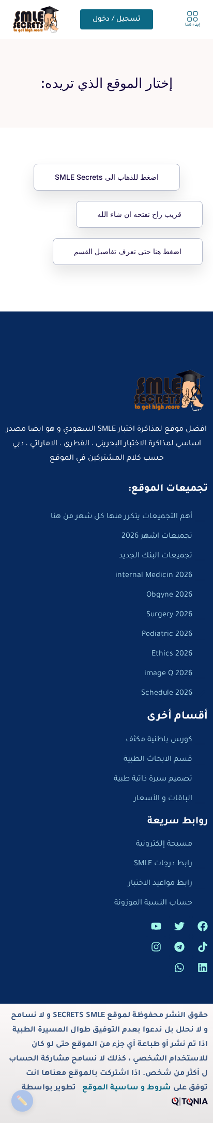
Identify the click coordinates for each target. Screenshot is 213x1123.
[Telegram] (179, 947)
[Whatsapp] (179, 967)
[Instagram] (156, 947)
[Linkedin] (202, 967)
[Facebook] (202, 926)
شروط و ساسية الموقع (126, 1088)
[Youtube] (156, 926)
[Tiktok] (202, 947)
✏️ (22, 1100)
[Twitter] (179, 926)
